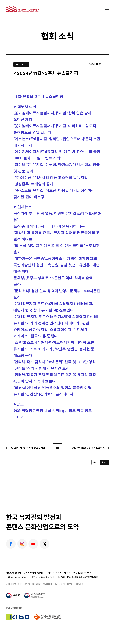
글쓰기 (104, 462)
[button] (57, 447)
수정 (95, 462)
